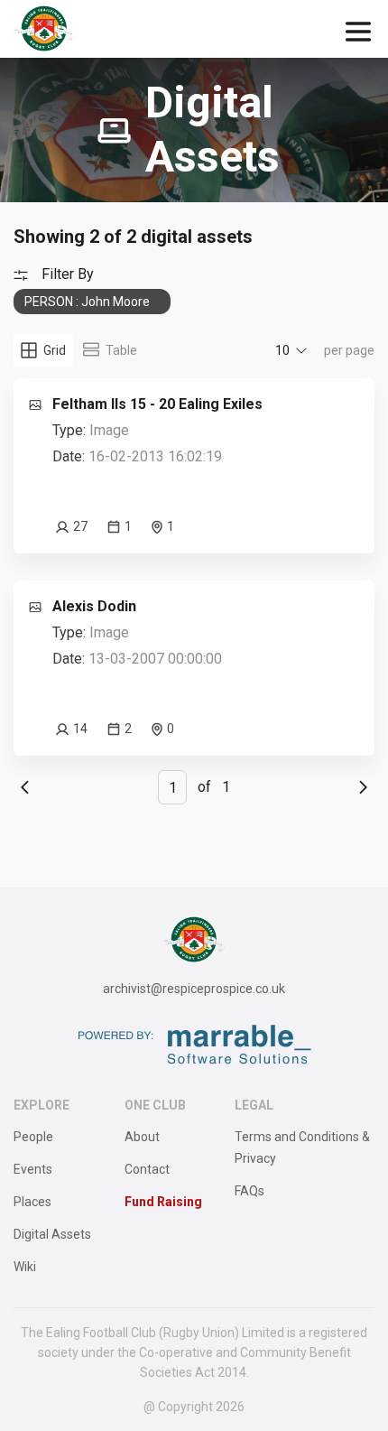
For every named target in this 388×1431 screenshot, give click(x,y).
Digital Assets (52, 1234)
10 (282, 350)
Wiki (25, 1266)
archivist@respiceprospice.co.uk (194, 988)
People (33, 1136)
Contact (147, 1169)
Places (32, 1201)
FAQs (249, 1191)
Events (33, 1169)
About (142, 1136)
